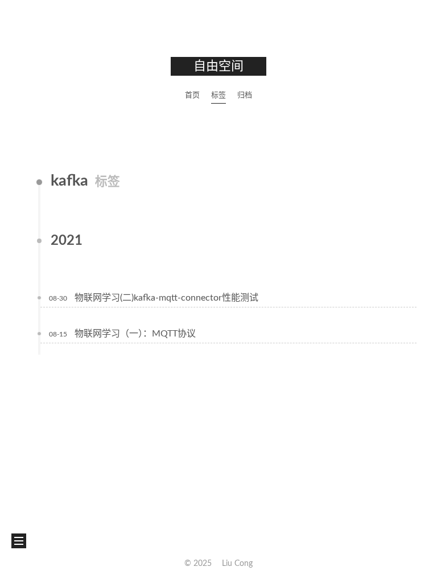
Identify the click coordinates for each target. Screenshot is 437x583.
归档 (244, 95)
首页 (192, 95)
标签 (218, 95)
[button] (18, 540)
